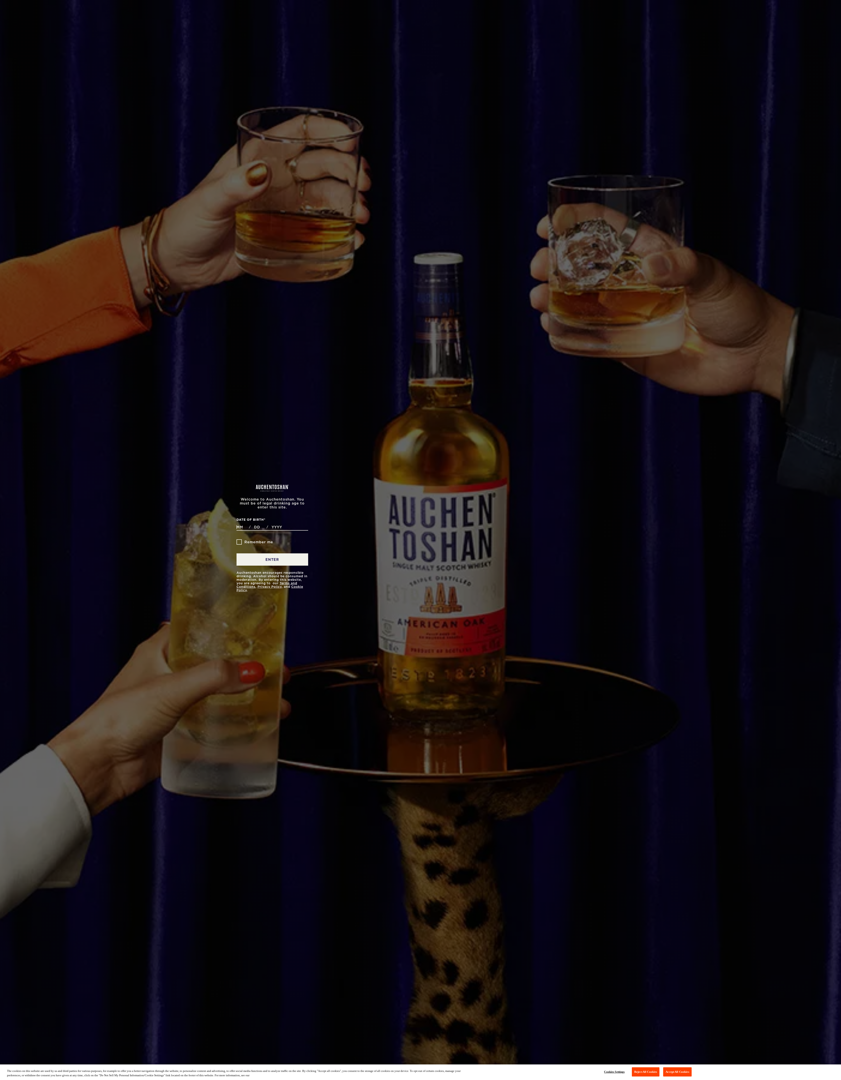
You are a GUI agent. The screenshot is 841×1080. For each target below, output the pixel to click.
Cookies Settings (614, 1071)
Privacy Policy (270, 586)
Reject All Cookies (645, 1071)
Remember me (258, 542)
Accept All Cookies (677, 1071)
